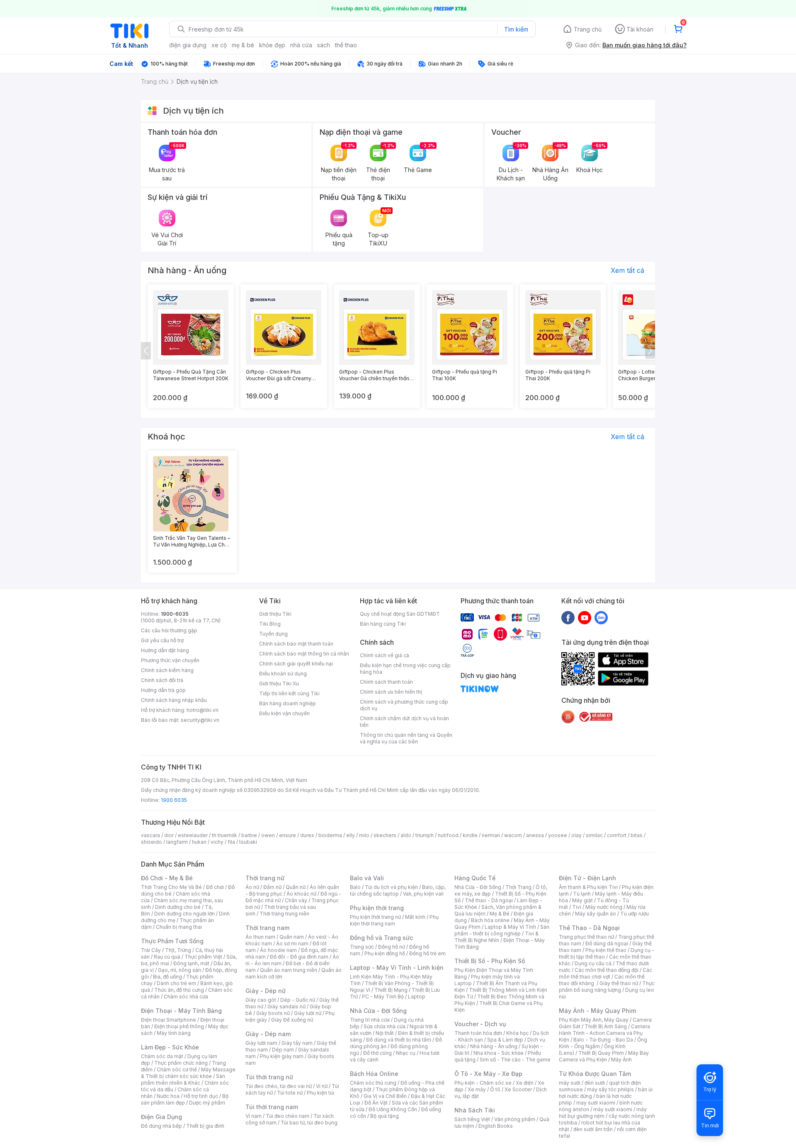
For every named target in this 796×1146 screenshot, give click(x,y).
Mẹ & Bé (500, 913)
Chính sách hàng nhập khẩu (174, 700)
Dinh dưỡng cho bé (178, 907)
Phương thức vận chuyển (170, 660)
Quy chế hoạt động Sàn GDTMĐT (400, 614)
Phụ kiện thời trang (377, 907)
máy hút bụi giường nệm (603, 1112)
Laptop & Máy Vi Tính (510, 927)
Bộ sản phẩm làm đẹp (184, 1099)
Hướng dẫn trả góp (163, 690)
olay (576, 835)
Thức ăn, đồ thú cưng (179, 990)
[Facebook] (568, 617)
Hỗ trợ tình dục (201, 1096)
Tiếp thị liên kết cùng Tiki (289, 693)
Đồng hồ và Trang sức (381, 937)
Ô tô (495, 1089)
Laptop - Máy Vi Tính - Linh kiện (397, 967)
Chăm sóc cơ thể (177, 1069)
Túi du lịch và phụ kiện (391, 887)
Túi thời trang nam (271, 1106)
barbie (249, 835)
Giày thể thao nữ (618, 983)
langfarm (177, 842)
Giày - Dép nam (268, 1033)
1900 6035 (174, 800)
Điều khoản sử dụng (283, 673)
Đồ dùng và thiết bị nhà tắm (398, 1040)
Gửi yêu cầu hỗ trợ (162, 640)
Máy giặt (582, 900)
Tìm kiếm (516, 29)
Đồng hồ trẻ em (427, 953)
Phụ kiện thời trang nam (394, 920)
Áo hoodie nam (278, 950)
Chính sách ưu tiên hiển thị (391, 692)
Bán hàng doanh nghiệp (287, 703)
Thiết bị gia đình (205, 1126)
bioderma (330, 835)
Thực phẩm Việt (203, 957)
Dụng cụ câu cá (593, 963)
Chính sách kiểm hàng (167, 670)
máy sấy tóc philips (610, 1089)
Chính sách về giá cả (384, 655)
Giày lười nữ (307, 1013)
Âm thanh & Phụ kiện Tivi (588, 887)
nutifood (448, 835)
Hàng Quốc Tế (474, 877)
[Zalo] (601, 617)
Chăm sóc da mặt (162, 1056)
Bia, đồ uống (167, 977)
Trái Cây (151, 950)
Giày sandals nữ (286, 1006)
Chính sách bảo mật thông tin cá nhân (304, 654)
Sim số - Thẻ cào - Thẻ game (515, 1059)
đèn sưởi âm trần (593, 1129)
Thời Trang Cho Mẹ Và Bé (171, 887)
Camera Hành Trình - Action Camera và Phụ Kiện (604, 1033)
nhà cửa (301, 45)
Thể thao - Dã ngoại (489, 900)
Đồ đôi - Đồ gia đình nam (299, 957)
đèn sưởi (595, 1083)
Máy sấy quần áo (595, 913)
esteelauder (193, 835)
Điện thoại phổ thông (179, 1026)
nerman (491, 835)
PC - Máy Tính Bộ (383, 996)
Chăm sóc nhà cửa (186, 996)
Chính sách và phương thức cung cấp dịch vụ (404, 705)
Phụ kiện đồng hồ (384, 953)
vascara (150, 835)
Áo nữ (252, 887)
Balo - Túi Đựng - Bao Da (603, 1040)
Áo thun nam (260, 937)
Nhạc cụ (405, 1053)
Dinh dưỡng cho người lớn (184, 913)
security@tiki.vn (200, 720)
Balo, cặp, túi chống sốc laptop (398, 890)
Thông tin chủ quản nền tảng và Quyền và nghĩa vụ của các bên (406, 738)
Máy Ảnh (621, 1059)
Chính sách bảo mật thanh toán (296, 644)
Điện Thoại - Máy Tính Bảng (181, 1010)
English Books (495, 1126)
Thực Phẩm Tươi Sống (172, 940)
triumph (424, 835)
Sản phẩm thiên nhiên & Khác (183, 1079)
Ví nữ (322, 1086)
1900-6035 (175, 614)
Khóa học (517, 1033)
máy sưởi (569, 1083)
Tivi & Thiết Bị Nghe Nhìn (496, 936)
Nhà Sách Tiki (474, 1110)
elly (350, 835)
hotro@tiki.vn (202, 710)
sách (323, 45)
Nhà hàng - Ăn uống (493, 1046)
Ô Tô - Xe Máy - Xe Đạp (488, 1073)
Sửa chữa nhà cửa (384, 1026)
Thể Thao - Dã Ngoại (589, 927)
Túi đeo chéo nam (287, 1116)
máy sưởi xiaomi (612, 1109)
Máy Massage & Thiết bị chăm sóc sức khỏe (188, 1072)
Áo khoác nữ (301, 894)
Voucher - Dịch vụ (480, 1023)
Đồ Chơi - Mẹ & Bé (167, 877)
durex (307, 835)
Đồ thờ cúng (377, 1053)
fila (231, 842)
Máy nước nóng (603, 907)
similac (594, 835)
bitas (637, 835)
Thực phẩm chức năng (181, 1063)
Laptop (416, 996)
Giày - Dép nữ (265, 990)
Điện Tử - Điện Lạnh (587, 877)
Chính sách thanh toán (386, 682)
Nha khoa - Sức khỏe (498, 1053)
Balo (355, 887)
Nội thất (385, 1033)
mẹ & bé (243, 45)
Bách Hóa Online (374, 1073)
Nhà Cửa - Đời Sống (378, 1010)
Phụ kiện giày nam (281, 1056)
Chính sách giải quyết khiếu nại (296, 663)
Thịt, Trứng (178, 950)
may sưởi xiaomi (595, 1103)
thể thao (346, 45)
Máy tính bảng (174, 1033)
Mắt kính (415, 917)
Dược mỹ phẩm (207, 1103)
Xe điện (525, 1083)
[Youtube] (584, 617)
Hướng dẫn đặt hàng (165, 650)
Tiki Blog (270, 624)
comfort (616, 835)
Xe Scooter (518, 1089)
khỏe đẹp (272, 45)
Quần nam (291, 937)
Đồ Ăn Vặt (376, 1103)
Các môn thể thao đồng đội (606, 970)
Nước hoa (168, 1096)
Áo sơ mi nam (292, 943)
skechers (385, 835)
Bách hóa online (490, 920)
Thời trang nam (267, 927)
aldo (405, 835)
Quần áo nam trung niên (288, 970)
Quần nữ (296, 887)
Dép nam (283, 1049)
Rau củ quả (167, 957)
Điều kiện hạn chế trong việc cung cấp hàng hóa (405, 668)
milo (364, 835)
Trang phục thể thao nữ (586, 937)
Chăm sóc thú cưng (373, 1083)
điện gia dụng (187, 45)
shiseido (151, 842)
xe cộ (219, 45)
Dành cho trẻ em (176, 983)
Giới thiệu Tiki (275, 614)
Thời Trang (518, 887)
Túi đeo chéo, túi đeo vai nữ (278, 1086)
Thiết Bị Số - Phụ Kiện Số (489, 960)
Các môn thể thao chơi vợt (605, 973)
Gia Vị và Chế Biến (385, 1096)
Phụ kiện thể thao (605, 950)
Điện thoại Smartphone (168, 1020)
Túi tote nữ (290, 1093)
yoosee (557, 835)
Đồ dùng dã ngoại (606, 943)
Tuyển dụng (273, 634)
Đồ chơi (215, 887)
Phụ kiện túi (320, 1093)
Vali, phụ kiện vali (423, 894)
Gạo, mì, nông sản (179, 970)
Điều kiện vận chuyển (284, 713)
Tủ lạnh (582, 894)
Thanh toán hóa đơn (478, 1033)
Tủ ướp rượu (634, 913)
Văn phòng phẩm (514, 1119)
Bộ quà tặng (384, 1116)
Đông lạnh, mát (191, 963)
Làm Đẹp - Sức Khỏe (170, 1047)
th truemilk (224, 835)
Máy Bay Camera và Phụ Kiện (604, 1056)
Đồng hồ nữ (391, 947)
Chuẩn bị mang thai (179, 927)
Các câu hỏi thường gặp (169, 630)
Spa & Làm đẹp (505, 1040)
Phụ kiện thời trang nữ (375, 917)
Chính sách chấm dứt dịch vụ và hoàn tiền (404, 721)
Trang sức (362, 947)
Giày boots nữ (273, 1013)
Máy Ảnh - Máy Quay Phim (597, 1010)
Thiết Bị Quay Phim (601, 1053)
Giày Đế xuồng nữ (292, 1020)
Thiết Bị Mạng (391, 990)
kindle (470, 835)
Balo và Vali (367, 877)
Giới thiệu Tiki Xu (279, 683)
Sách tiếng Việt (472, 1119)
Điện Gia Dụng (161, 1116)
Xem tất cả (627, 270)
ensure (287, 835)
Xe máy (477, 1089)
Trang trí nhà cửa (370, 1020)
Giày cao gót (260, 1000)
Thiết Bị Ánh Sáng (606, 1026)
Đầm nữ (272, 887)
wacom (513, 835)
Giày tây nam (297, 1043)
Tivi (576, 907)
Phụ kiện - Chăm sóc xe (483, 1083)
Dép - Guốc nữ (297, 1000)
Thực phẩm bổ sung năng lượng (607, 986)
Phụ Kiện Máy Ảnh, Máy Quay (594, 1020)
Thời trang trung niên (284, 913)
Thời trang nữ (264, 877)
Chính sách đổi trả (162, 680)
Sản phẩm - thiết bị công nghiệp (501, 930)
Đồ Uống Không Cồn (393, 1109)
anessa (535, 835)
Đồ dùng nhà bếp (161, 1126)
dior (169, 835)
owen (268, 835)
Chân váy (296, 900)
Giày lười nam (261, 1043)
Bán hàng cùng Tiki (383, 624)
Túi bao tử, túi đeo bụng (309, 1122)
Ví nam (253, 1116)
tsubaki (248, 842)
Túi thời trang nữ (269, 1076)
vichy (217, 842)
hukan (199, 842)
